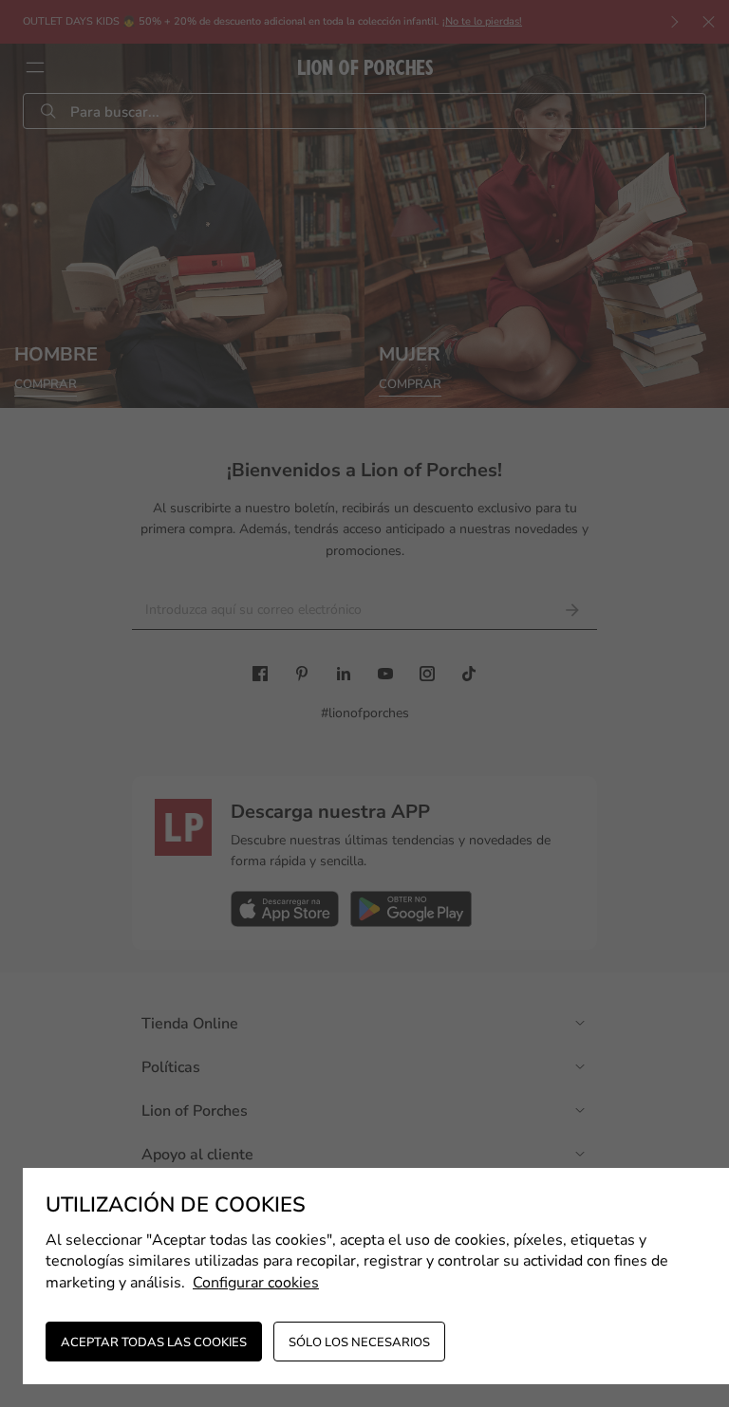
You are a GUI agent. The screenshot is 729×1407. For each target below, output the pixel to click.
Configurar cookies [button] (256, 1282)
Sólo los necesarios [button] (359, 1342)
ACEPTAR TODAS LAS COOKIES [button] (154, 1342)
